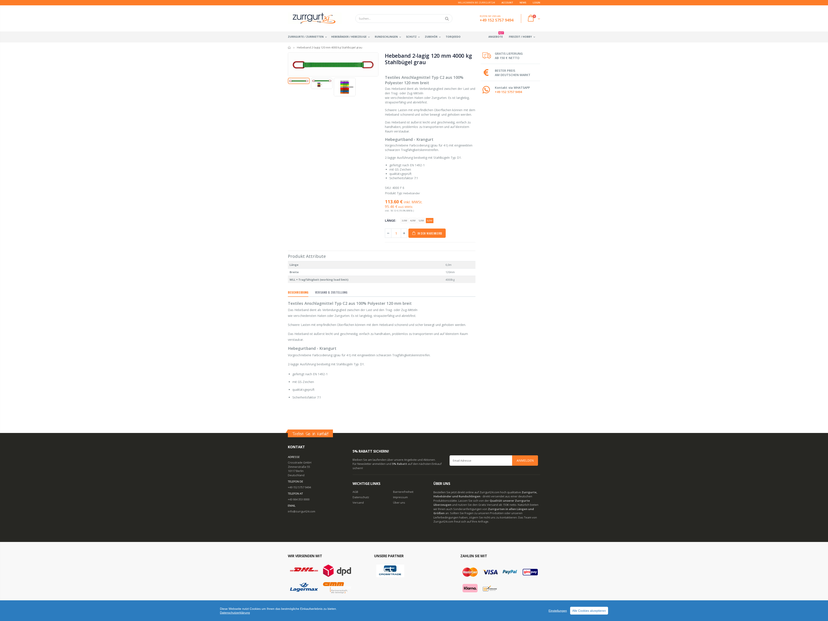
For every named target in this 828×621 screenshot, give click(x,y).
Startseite (289, 47)
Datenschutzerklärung (235, 612)
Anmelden (525, 460)
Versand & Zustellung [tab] (331, 292)
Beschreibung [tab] (298, 292)
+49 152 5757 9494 (508, 92)
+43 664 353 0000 (298, 499)
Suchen (447, 18)
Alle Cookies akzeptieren (589, 610)
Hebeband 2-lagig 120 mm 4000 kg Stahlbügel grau (428, 59)
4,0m (413, 220)
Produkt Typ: (394, 193)
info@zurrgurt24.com (301, 511)
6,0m (429, 220)
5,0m (421, 220)
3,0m (404, 220)
